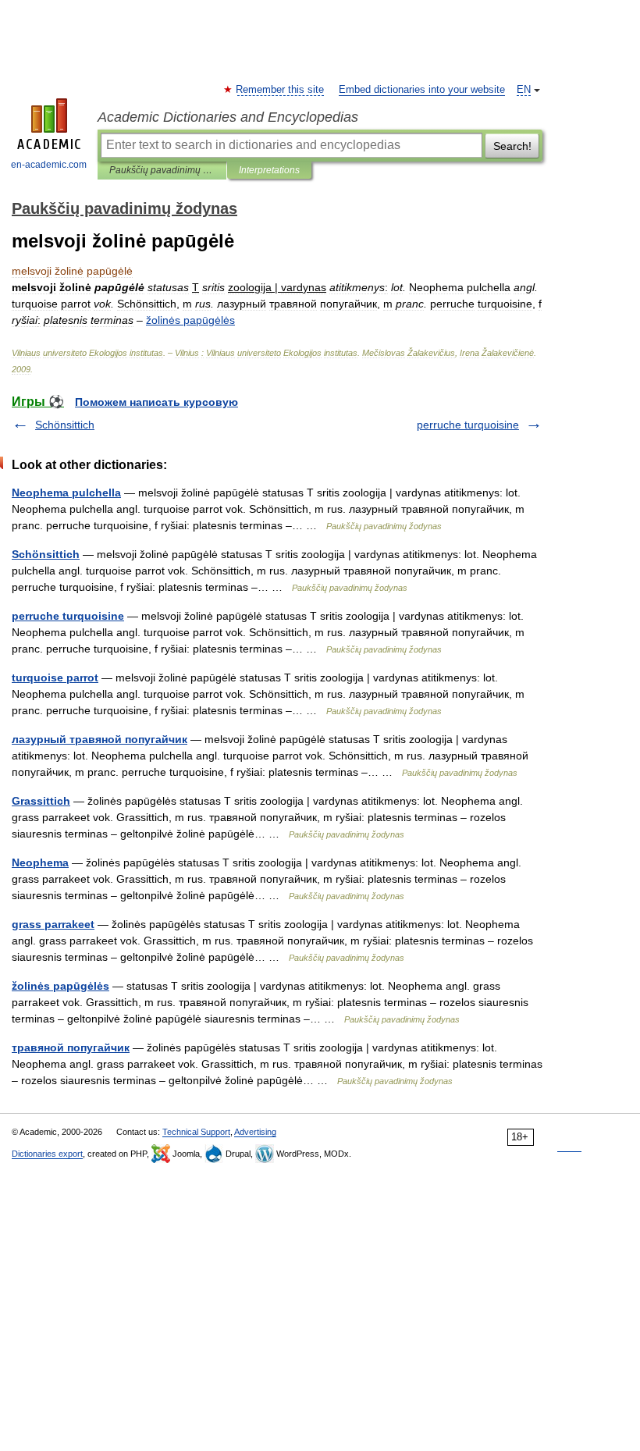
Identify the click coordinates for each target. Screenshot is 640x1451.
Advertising (255, 1131)
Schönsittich (64, 424)
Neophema (40, 862)
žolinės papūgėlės (60, 986)
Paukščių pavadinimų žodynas (162, 170)
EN (524, 89)
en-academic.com (49, 164)
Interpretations (269, 170)
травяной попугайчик (71, 1047)
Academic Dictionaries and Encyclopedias (228, 117)
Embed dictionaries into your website (422, 89)
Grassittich (41, 801)
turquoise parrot (55, 677)
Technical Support (196, 1131)
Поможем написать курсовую (156, 402)
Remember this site (280, 89)
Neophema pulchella (66, 492)
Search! (512, 146)
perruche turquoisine (468, 424)
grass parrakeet (53, 924)
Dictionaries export (47, 1153)
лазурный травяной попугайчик (99, 739)
